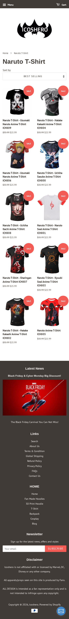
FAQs (34, 471)
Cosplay (34, 518)
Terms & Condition (34, 451)
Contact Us (34, 475)
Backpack (34, 513)
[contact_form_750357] (61, 611)
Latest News (34, 368)
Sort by (7, 70)
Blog (34, 523)
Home (5, 53)
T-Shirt (34, 508)
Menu (10, 4)
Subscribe (55, 549)
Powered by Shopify (50, 604)
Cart (63, 5)
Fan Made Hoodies (35, 498)
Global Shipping (34, 456)
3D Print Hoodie (34, 503)
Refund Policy (34, 461)
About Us (34, 446)
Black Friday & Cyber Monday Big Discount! (34, 375)
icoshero (33, 604)
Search (34, 441)
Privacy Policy (34, 466)
